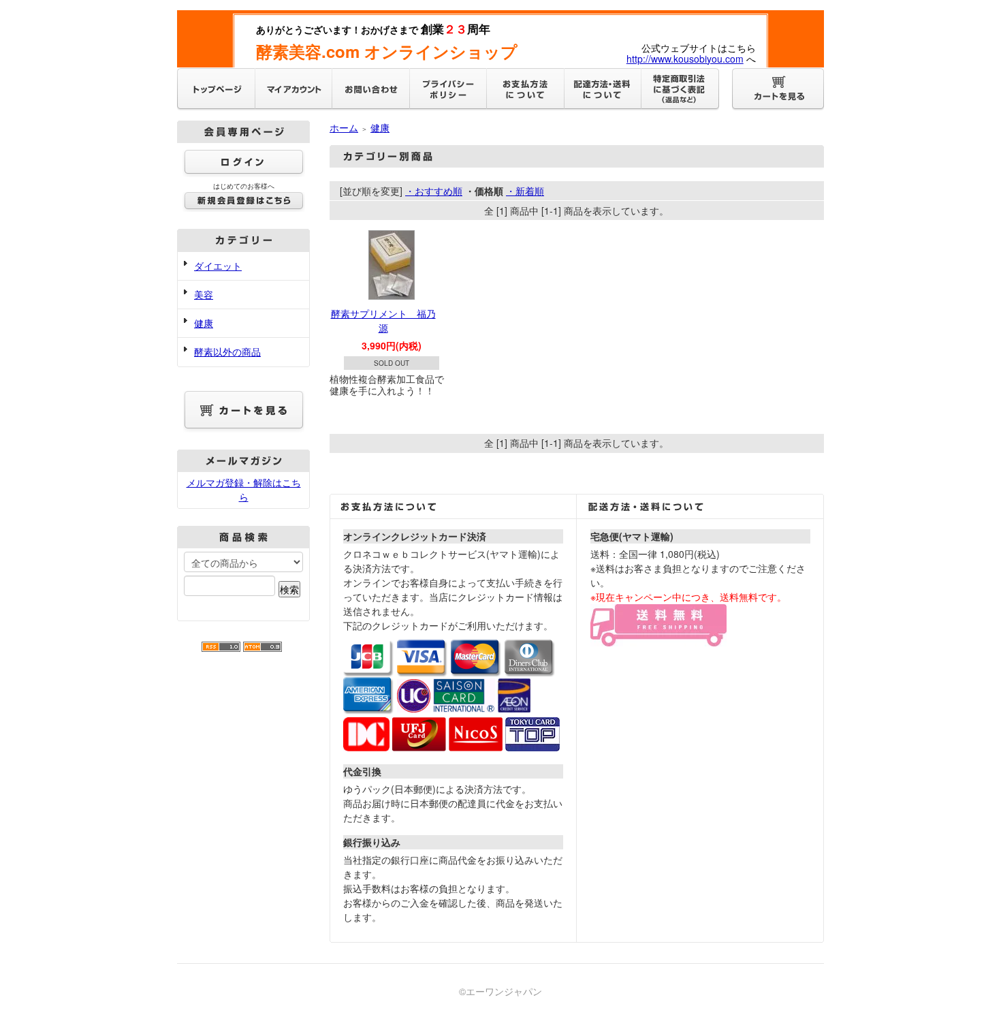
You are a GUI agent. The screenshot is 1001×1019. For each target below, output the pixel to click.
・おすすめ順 (433, 191)
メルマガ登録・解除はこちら (244, 489)
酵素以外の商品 (227, 351)
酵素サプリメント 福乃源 (383, 320)
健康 (203, 323)
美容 (203, 294)
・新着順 (525, 191)
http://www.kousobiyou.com (685, 58)
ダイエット (218, 265)
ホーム (344, 127)
